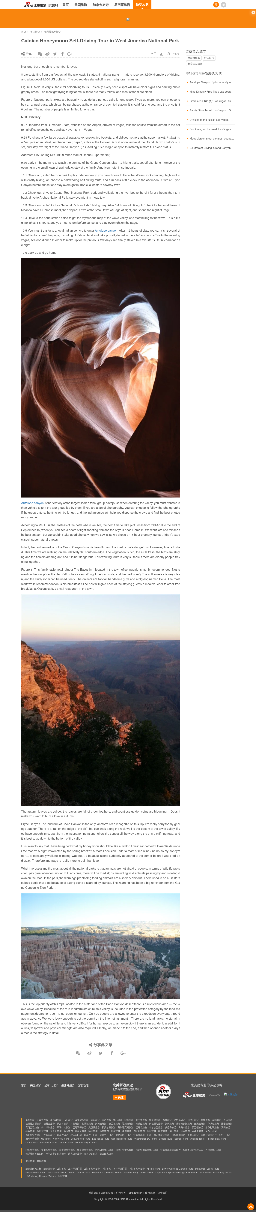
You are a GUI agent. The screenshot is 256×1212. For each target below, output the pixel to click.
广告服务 (121, 1192)
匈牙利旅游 (139, 1131)
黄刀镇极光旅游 (161, 1134)
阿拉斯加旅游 (156, 1123)
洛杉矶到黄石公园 (104, 1149)
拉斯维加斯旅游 (33, 1123)
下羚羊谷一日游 (137, 1168)
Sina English (135, 1192)
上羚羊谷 (61, 1168)
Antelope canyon (106, 230)
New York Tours (61, 1138)
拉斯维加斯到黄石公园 (147, 1149)
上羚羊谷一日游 (92, 1168)
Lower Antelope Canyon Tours (177, 1168)
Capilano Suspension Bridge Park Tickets (177, 1172)
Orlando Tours (197, 1138)
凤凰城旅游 (94, 1127)
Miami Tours (31, 1142)
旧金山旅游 (193, 1119)
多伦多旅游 (170, 1127)
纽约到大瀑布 (32, 1149)
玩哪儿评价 (49, 1168)
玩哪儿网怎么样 (33, 1168)
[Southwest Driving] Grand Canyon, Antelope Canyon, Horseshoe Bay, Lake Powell (212, 148)
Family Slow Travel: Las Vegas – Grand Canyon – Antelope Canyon (212, 110)
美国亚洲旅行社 (209, 1134)
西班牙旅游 (42, 1131)
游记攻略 (142, 4)
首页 (65, 4)
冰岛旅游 (151, 1131)
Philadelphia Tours (216, 1138)
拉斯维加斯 (194, 58)
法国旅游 (225, 1127)
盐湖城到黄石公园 (34, 1153)
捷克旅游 (185, 1131)
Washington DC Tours (145, 1138)
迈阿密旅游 (100, 1123)
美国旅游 (80, 4)
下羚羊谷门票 (120, 1168)
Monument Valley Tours (207, 1168)
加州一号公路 (32, 1138)
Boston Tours (181, 1138)
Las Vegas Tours (100, 1138)
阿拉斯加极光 (178, 1134)
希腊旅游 (126, 1131)
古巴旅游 (68, 1119)
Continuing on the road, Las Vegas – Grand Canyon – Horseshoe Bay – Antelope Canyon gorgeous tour (212, 129)
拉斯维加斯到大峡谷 (170, 1149)
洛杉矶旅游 (179, 1119)
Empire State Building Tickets (107, 1172)
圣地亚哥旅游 (79, 1127)
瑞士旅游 (173, 1131)
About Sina (107, 1192)
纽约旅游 (128, 1119)
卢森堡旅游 (197, 1131)
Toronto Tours (66, 1142)
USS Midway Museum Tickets (40, 1176)
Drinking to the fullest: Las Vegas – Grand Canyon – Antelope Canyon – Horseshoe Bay (212, 120)
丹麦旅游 (115, 1131)
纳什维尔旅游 (48, 1127)
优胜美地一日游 (123, 1134)
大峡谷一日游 (106, 1134)
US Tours (46, 1138)
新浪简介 (93, 1192)
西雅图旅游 (49, 1123)
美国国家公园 (106, 1153)
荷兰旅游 (29, 1131)
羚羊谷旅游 (62, 1134)
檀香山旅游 (141, 1123)
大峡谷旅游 (49, 1134)
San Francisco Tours (121, 1138)
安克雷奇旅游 (32, 1127)
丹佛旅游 (74, 1123)
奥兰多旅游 (114, 1123)
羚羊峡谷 (209, 58)
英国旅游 (68, 1131)
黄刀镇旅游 (197, 1127)
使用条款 (150, 1192)
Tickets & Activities (57, 1172)
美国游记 (35, 31)
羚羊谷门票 (76, 1134)
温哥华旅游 (141, 1127)
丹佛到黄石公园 (213, 1149)
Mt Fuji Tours (153, 1168)
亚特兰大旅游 (63, 1127)
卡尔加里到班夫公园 (56, 1153)
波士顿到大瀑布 (67, 1149)
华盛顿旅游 (154, 1119)
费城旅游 (167, 1119)
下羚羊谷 (106, 1168)
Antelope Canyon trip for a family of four (212, 82)
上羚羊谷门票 (75, 1168)
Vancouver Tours (48, 1142)
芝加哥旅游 (62, 1123)
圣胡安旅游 (193, 1134)
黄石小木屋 (211, 1131)
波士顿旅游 (141, 1119)
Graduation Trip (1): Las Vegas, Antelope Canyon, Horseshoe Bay (212, 101)
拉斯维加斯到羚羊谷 (193, 1149)
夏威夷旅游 (127, 1123)
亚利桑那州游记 (52, 31)
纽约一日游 (224, 1134)
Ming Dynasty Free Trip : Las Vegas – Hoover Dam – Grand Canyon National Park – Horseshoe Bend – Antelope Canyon (212, 91)
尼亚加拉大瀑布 (33, 1134)
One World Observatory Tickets (216, 1172)
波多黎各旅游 (81, 1119)
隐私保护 (162, 1192)
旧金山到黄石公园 (124, 1149)
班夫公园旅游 (75, 1153)
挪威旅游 (162, 1131)
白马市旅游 (184, 1127)
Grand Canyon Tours (86, 1142)
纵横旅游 (205, 1119)
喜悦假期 (41, 1161)
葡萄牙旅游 (80, 1131)
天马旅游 (227, 1119)
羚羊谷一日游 (90, 1134)
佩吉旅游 (169, 1123)
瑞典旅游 (104, 1131)
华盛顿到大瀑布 (85, 1149)
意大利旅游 (55, 1131)
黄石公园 (117, 1119)
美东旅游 (95, 1119)
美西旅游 (106, 1119)
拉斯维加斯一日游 (142, 1134)
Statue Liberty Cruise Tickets (138, 1172)
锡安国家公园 (195, 63)
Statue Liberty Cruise (79, 1172)
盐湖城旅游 (87, 1123)
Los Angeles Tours (80, 1138)
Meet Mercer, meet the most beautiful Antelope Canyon (212, 138)
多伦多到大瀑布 (49, 1149)
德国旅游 (92, 1131)
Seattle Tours (165, 1138)
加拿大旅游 (101, 4)
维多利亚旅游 (212, 1127)
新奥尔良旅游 (108, 1127)
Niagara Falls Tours (35, 1172)
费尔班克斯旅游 (184, 1123)
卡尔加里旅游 (156, 1127)
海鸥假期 (216, 1119)
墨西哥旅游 (122, 4)
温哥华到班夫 (90, 1153)
